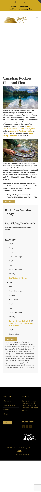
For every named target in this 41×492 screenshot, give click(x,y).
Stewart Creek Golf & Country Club (22, 129)
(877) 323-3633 (22, 6)
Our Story (7, 410)
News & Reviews (9, 405)
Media (6, 414)
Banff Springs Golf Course (18, 278)
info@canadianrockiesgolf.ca (20, 9)
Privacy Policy (26, 454)
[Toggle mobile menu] (37, 18)
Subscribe (7, 423)
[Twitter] (30, 426)
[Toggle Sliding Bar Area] (39, 2)
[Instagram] (23, 426)
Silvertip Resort (14, 325)
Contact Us (8, 401)
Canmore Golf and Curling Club (21, 131)
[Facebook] (27, 426)
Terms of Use (18, 454)
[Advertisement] (20, 53)
